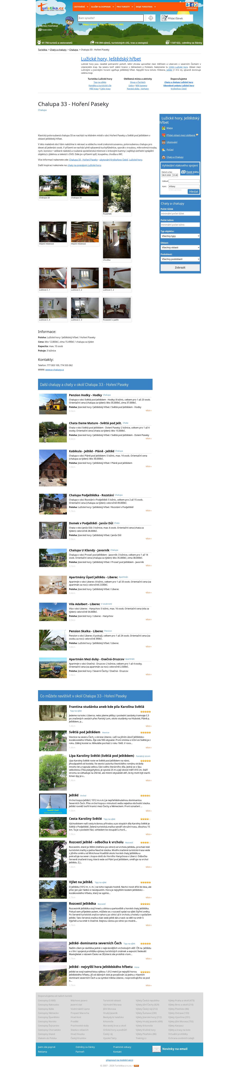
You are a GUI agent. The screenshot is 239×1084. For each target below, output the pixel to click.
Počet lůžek (167, 209)
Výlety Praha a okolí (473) (181, 1000)
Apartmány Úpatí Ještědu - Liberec (93, 577)
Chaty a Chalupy (175, 157)
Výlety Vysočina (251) (179, 1017)
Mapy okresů (90, 24)
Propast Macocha (80, 1013)
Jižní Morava (109, 1008)
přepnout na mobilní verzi (119, 1060)
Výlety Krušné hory (145, 1029)
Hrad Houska (78, 1034)
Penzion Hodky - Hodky (85, 395)
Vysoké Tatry (109, 1038)
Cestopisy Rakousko (48, 1004)
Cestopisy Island (46, 1034)
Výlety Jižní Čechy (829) (147, 1004)
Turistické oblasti (112, 1000)
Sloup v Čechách (138, 82)
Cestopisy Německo (48, 1013)
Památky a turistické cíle (100, 85)
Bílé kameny (141, 85)
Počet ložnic (167, 220)
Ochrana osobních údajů (181, 1038)
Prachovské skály (80, 1025)
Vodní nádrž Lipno (80, 1008)
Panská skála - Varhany (138, 88)
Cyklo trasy (105, 88)
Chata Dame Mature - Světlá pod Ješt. (95, 423)
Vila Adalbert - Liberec (84, 604)
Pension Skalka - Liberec (86, 631)
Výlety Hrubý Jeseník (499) (149, 1021)
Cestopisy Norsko (47, 1021)
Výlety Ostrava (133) (178, 1013)
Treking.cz (141, 1038)
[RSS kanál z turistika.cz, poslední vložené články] (136, 1065)
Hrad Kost (76, 1017)
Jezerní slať (76, 1004)
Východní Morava (112, 1004)
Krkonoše (108, 1021)
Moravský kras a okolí (114, 1025)
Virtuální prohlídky (178, 1034)
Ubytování (172, 142)
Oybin (131, 85)
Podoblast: (166, 254)
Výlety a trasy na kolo (179, 1029)
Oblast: (165, 242)
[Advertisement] (91, 123)
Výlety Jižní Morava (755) (180, 1021)
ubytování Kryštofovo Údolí (113, 159)
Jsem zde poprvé (46, 1047)
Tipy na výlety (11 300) (111, 24)
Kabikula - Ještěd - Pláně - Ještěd (91, 451)
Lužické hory (135, 159)
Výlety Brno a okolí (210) (180, 1004)
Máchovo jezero (79, 1000)
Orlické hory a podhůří (115, 1029)
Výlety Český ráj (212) (147, 1008)
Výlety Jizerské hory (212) (149, 1017)
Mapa (170, 127)
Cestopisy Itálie (46, 1008)
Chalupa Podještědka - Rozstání (91, 495)
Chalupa (42, 110)
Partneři (80, 1051)
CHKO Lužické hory (178, 67)
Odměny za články (85, 1047)
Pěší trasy (93, 88)
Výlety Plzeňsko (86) (178, 1008)
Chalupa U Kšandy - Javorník (89, 550)
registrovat (192, 8)
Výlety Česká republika (147, 1000)
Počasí (170, 149)
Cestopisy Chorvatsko (49, 1029)
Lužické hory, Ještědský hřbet (111, 59)
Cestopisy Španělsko (48, 1017)
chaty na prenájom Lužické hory (84, 165)
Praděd (74, 1021)
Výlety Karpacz (176, 1025)
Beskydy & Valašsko (113, 1017)
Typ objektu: (167, 231)
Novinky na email (174, 1049)
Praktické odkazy (122, 1047)
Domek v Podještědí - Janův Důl (91, 523)
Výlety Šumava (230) (146, 1013)
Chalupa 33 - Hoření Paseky (83, 159)
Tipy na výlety (100, 82)
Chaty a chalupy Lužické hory (178, 82)
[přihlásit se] (192, 4)
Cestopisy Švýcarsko (48, 1025)
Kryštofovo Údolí (179, 88)
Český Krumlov (78, 1038)
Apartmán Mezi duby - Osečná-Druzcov (96, 659)
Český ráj (108, 1034)
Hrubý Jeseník (110, 1013)
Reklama (42, 1051)
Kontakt (117, 1051)
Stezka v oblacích (80, 1029)
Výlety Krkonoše (144, 1025)
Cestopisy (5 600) (47, 1000)
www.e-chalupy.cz (54, 369)
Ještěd (169, 70)
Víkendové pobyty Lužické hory (178, 85)
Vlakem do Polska (47, 1038)
